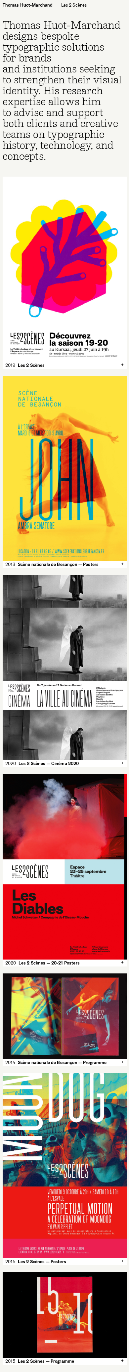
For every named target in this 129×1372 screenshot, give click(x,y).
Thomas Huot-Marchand (28, 5)
